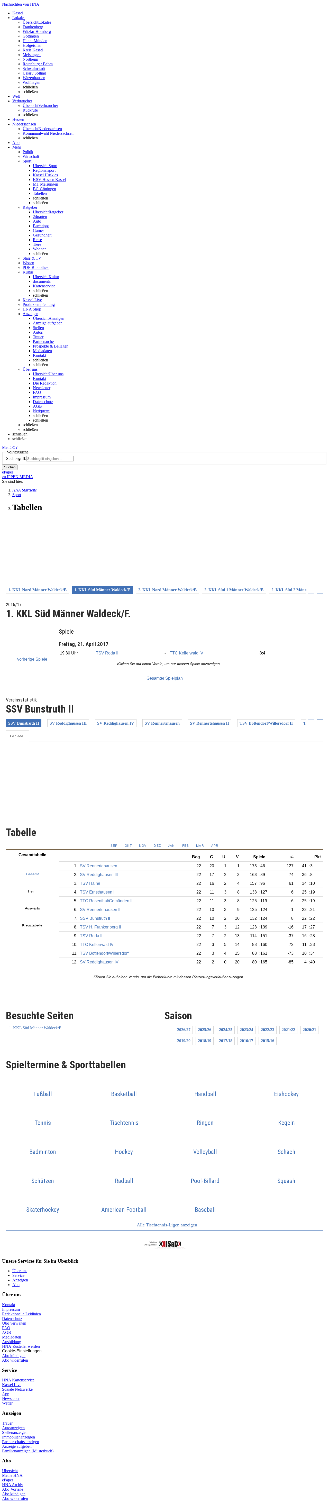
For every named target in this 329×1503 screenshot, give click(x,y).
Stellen (38, 327)
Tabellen (40, 193)
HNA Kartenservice (18, 1380)
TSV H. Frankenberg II (100, 927)
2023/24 (246, 1029)
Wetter (7, 1403)
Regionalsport (44, 170)
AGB (37, 406)
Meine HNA (12, 1475)
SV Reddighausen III (68, 723)
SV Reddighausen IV (115, 723)
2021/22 (288, 1029)
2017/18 (225, 1040)
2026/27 (183, 1029)
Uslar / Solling (34, 73)
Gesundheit (42, 235)
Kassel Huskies (45, 175)
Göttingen (31, 36)
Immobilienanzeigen (18, 1437)
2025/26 (204, 1029)
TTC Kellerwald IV (186, 653)
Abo (16, 1284)
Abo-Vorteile (12, 1489)
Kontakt (39, 355)
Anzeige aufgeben (47, 323)
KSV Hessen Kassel (49, 179)
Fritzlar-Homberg (37, 31)
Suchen (9, 467)
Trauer (38, 337)
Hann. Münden (35, 41)
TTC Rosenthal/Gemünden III (106, 901)
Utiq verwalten (14, 1323)
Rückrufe (30, 110)
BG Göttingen (44, 189)
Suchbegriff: (16, 458)
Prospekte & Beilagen (50, 346)
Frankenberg (33, 27)
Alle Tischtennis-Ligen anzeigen (166, 1224)
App (5, 1394)
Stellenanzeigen (15, 1432)
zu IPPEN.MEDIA (17, 477)
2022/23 (267, 1029)
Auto (37, 221)
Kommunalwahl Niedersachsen (48, 133)
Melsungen (32, 54)
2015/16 (267, 1040)
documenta (42, 281)
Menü (7, 447)
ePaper (7, 1480)
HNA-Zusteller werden (21, 1346)
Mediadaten (42, 351)
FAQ (37, 392)
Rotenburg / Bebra (38, 64)
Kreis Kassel (33, 50)
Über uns (19, 1271)
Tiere (37, 244)
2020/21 (309, 1029)
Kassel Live (11, 1384)
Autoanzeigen (13, 1428)
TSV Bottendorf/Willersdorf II (266, 723)
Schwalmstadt (34, 68)
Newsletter (41, 388)
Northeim (30, 59)
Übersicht (10, 1471)
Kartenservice (44, 286)
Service (18, 1275)
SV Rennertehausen (162, 723)
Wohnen (40, 249)
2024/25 (225, 1029)
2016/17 (246, 1040)
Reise (37, 240)
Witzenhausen (34, 78)
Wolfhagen (31, 82)
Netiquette (41, 411)
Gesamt (17, 736)
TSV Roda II (107, 653)
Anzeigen (20, 1280)
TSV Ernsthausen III (98, 892)
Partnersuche (43, 341)
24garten (40, 216)
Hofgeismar (32, 45)
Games (38, 230)
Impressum (42, 397)
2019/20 (183, 1040)
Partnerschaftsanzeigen (20, 1442)
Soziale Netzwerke (17, 1389)
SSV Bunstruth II (23, 723)
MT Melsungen (45, 184)
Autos (38, 332)
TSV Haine (90, 883)
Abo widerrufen (15, 1360)
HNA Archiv (12, 1484)
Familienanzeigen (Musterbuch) (27, 1451)
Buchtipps (41, 226)
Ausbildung (11, 1342)
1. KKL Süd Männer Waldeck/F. (35, 1028)
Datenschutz (43, 401)
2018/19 (204, 1040)
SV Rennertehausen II (209, 723)
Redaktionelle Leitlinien (21, 1314)
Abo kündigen (13, 1355)
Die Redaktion (45, 383)
